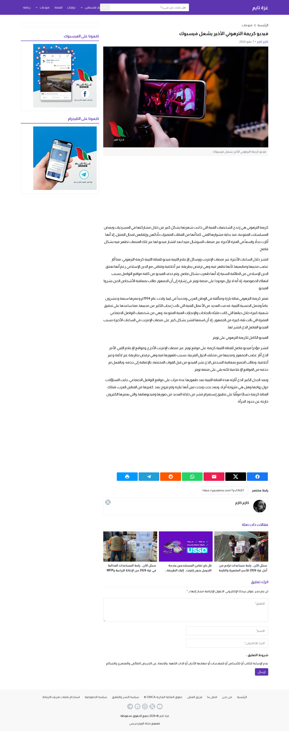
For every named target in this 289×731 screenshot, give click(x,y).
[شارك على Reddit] (170, 476)
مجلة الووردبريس (140, 723)
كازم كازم (262, 41)
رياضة (26, 7)
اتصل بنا (212, 697)
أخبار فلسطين (93, 7)
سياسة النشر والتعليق (125, 697)
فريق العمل (194, 697)
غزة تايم (260, 7)
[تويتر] (108, 502)
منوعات (45, 7)
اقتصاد (58, 7)
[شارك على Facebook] (257, 476)
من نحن (227, 697)
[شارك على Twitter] (235, 476)
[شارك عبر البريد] (214, 476)
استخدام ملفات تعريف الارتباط (61, 697)
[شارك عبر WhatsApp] (192, 476)
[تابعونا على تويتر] (152, 706)
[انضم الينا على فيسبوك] (137, 706)
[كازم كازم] (259, 506)
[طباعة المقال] (127, 476)
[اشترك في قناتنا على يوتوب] (159, 706)
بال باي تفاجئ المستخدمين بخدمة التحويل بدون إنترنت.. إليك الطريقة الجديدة (189, 570)
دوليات (71, 7)
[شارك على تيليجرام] (149, 476)
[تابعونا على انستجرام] (144, 706)
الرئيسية (242, 697)
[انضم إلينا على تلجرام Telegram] (129, 706)
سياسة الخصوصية (96, 697)
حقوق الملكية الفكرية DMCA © (163, 697)
